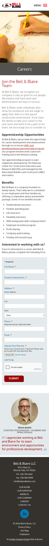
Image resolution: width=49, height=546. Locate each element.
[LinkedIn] (24, 513)
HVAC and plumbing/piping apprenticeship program (23, 147)
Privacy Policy (24, 527)
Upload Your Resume (15, 345)
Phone (8, 321)
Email (8, 335)
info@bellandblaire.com (24, 481)
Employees (24, 534)
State (6, 311)
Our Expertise (24, 490)
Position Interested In (15, 277)
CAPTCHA (9, 360)
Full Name (10, 266)
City (5, 301)
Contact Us (24, 505)
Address (9, 288)
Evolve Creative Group (19, 539)
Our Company (24, 497)
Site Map (24, 530)
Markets (24, 494)
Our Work (24, 487)
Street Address (10, 292)
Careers (24, 501)
